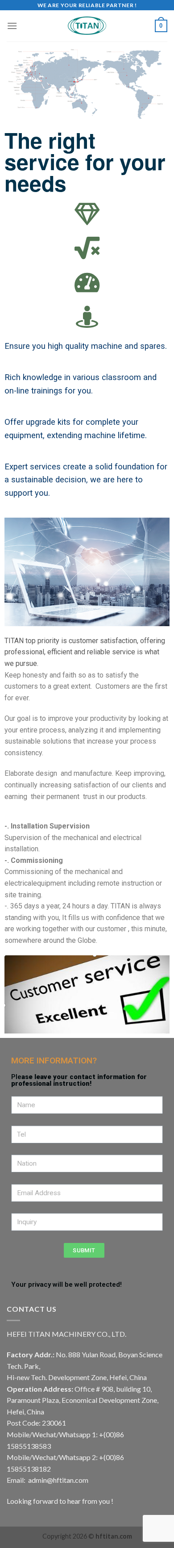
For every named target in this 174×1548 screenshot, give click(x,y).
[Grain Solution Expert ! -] (87, 26)
